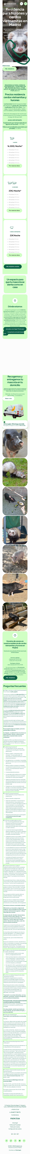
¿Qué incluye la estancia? (11, 747)
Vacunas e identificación (11, 1014)
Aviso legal (15, 1122)
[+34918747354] (21, 3)
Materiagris (18, 1150)
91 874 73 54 (15, 1118)
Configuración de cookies (15, 1129)
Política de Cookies (15, 1127)
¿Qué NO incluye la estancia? (12, 793)
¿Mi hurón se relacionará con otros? (13, 820)
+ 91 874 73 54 (15, 1109)
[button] (15, 690)
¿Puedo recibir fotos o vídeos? (12, 865)
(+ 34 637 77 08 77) (15, 1112)
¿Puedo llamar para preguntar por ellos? (14, 1041)
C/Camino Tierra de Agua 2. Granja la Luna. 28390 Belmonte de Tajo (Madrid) (15, 1106)
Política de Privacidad (15, 1125)
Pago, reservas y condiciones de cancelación (16, 690)
